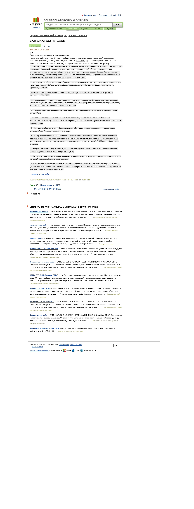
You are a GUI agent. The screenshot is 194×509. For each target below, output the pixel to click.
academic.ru (36, 28)
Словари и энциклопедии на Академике (66, 19)
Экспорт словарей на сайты (39, 350)
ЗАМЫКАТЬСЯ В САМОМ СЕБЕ (47, 189)
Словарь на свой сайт (107, 15)
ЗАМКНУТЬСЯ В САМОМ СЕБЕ (44, 275)
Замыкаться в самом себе (42, 262)
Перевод (45, 46)
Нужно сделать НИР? (50, 185)
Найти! (117, 25)
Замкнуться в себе (38, 315)
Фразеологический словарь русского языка (55, 29)
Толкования (72, 29)
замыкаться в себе (111, 189)
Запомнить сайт (90, 15)
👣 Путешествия (37, 347)
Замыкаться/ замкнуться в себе (44, 328)
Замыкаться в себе (39, 211)
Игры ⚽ (110, 29)
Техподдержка (64, 344)
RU (119, 15)
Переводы (85, 29)
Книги (97, 29)
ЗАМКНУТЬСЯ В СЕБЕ (40, 288)
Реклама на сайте (76, 344)
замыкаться (35, 238)
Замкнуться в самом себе (42, 302)
